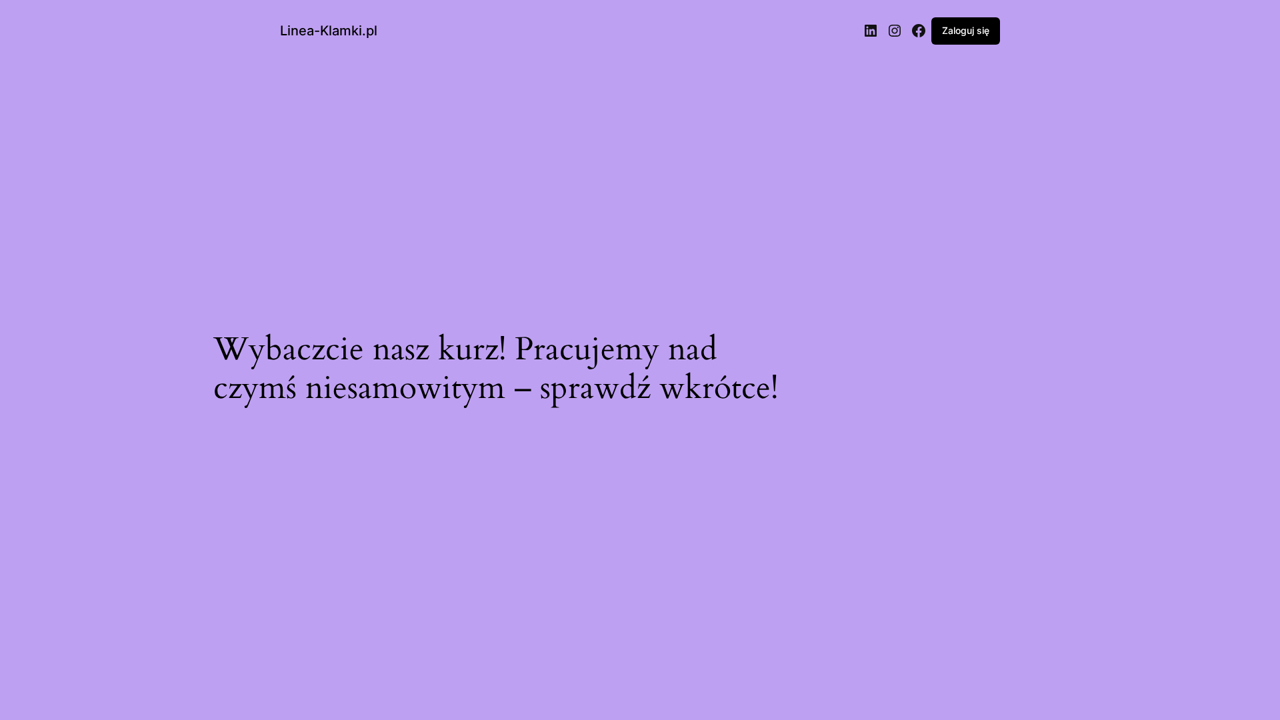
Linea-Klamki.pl (328, 31)
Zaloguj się (965, 30)
